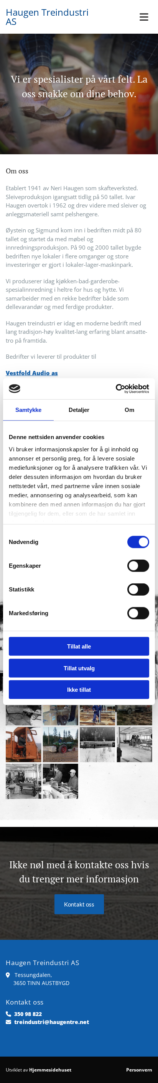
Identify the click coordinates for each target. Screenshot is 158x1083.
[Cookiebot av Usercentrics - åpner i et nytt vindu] (115, 389)
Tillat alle (79, 646)
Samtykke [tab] (28, 410)
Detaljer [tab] (79, 410)
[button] (131, 17)
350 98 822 (28, 1014)
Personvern (139, 1070)
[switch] (138, 566)
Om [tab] (129, 410)
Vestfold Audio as (32, 373)
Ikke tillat (79, 689)
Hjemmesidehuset (50, 1070)
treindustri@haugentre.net (51, 1022)
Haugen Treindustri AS (47, 17)
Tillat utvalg (79, 668)
